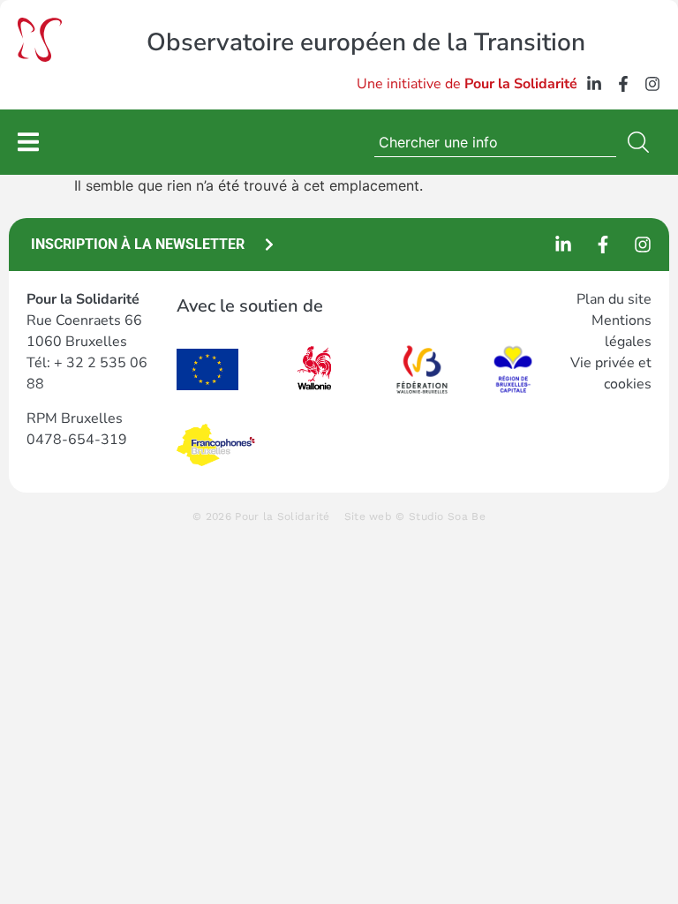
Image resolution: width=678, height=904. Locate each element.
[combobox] (495, 142)
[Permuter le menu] (28, 142)
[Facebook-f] (623, 84)
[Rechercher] (641, 142)
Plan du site (614, 299)
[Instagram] (652, 84)
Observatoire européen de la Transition (366, 42)
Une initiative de (467, 84)
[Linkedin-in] (594, 84)
